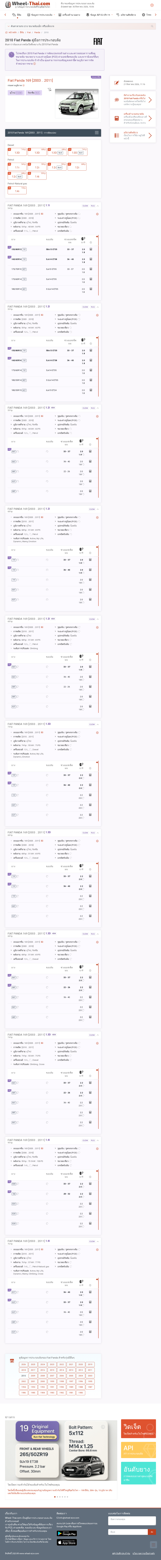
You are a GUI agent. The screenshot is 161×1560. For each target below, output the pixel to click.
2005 (71, 1376)
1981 (71, 1393)
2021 (71, 1364)
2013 (71, 1370)
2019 (90, 1364)
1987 (90, 1387)
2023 (52, 1364)
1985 (33, 1393)
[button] (80, 26)
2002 (23, 1381)
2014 (61, 1370)
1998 (61, 1381)
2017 (33, 1370)
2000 (42, 1381)
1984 (42, 1393)
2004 (80, 1376)
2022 (61, 1364)
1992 (42, 1387)
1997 (71, 1381)
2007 (52, 1376)
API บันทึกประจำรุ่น (121, 1553)
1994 (23, 1387)
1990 (61, 1387)
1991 (52, 1387)
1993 (33, 1387)
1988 (80, 1387)
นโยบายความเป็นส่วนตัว (144, 1553)
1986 (23, 1393)
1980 (80, 1393)
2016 (42, 1370)
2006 (61, 1376)
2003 (90, 1376)
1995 (90, 1381)
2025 (33, 1364)
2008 (42, 1376)
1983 (52, 1393)
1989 (71, 1387)
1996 (80, 1381)
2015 (52, 1370)
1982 (61, 1393)
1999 (52, 1381)
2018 (23, 1370)
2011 (90, 1370)
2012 (80, 1370)
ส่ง (152, 1532)
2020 (80, 1364)
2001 (33, 1381)
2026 (23, 1364)
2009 (33, 1376)
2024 (42, 1364)
